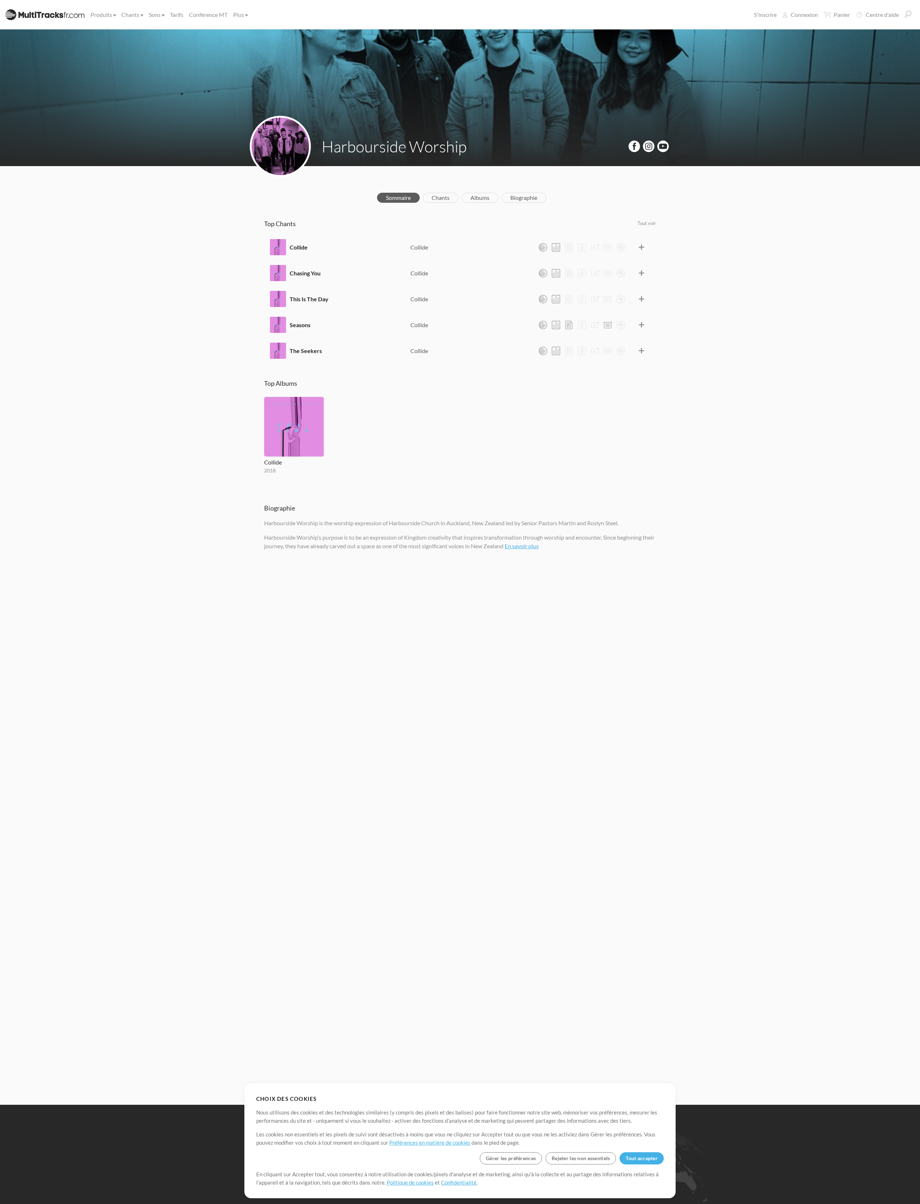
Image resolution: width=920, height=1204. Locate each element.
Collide (299, 247)
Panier (842, 14)
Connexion (804, 14)
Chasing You (305, 273)
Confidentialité (459, 1182)
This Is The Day (309, 299)
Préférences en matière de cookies (429, 1142)
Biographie (523, 197)
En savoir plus (522, 546)
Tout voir (647, 223)
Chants (130, 14)
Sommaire (398, 197)
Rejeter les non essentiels (581, 1158)
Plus (238, 14)
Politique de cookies (410, 1182)
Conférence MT (208, 14)
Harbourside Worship (394, 146)
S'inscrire (765, 14)
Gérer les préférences (511, 1158)
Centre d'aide (882, 14)
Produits (101, 14)
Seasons (300, 324)
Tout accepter (642, 1158)
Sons (155, 14)
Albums (479, 197)
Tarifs (176, 14)
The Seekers (306, 350)
